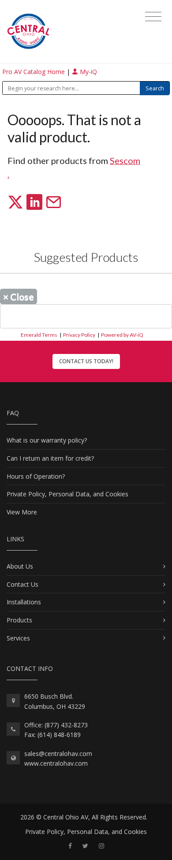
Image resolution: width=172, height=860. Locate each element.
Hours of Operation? (36, 476)
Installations (24, 602)
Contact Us (22, 584)
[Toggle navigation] (153, 16)
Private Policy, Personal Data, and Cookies (67, 494)
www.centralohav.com (56, 763)
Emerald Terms (39, 334)
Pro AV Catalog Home (34, 71)
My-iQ (87, 71)
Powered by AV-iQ (122, 334)
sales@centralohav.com (58, 753)
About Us (20, 566)
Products (19, 620)
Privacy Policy (79, 334)
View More (22, 512)
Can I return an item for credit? (50, 458)
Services (18, 638)
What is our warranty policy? (47, 440)
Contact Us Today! (86, 361)
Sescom (125, 160)
